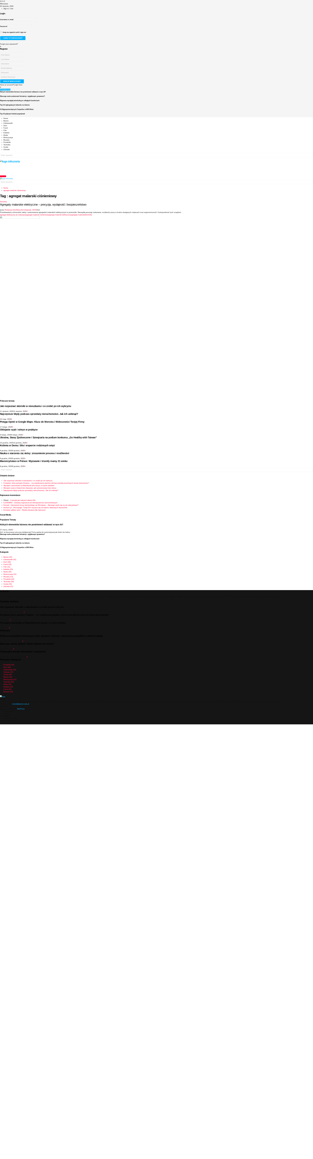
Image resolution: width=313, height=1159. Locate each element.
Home (5, 118)
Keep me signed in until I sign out (14, 32)
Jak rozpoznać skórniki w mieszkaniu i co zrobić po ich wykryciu (35, 406)
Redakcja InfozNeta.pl (13, 210)
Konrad (6, 505)
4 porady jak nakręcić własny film (23, 500)
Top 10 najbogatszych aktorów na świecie (15, 105)
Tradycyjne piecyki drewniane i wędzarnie (23, 651)
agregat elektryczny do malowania (13, 215)
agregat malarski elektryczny (60, 215)
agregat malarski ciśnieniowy (37, 215)
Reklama (6, 716)
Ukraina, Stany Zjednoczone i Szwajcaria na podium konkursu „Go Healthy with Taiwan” (48, 437)
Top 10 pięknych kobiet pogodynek (12, 114)
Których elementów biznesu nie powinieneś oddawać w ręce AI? (23, 92)
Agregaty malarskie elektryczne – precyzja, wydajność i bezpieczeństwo (43, 204)
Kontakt (6, 714)
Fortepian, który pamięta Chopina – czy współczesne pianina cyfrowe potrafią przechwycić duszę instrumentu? (46, 483)
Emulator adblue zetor (12, 510)
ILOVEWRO (8, 503)
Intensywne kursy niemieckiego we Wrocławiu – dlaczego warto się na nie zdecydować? (44, 505)
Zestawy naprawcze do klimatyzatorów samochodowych (35, 503)
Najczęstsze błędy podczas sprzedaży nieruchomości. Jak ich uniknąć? (39, 414)
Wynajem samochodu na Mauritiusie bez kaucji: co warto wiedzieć (28, 485)
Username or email (6, 19)
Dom (5, 126)
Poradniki (7, 142)
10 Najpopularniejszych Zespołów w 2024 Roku (17, 109)
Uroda (5, 147)
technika (89, 215)
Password (3, 26)
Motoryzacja (8, 137)
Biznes (6, 121)
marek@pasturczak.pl (20, 704)
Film (5, 130)
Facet (5, 128)
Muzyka (6, 140)
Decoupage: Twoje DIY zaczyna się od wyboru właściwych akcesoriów (40, 508)
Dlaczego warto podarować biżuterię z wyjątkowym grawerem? (22, 96)
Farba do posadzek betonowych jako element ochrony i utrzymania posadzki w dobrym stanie (51, 636)
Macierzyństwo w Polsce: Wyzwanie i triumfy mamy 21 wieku (33, 461)
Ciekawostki (8, 123)
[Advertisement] (44, 168)
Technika (6, 145)
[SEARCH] (310, 155)
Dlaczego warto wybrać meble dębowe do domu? (27, 643)
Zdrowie (6, 149)
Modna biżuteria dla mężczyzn (34, 510)
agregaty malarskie (78, 215)
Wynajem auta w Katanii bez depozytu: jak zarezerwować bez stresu (29, 488)
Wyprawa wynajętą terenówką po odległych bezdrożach (19, 100)
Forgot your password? (9, 44)
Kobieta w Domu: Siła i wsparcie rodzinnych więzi (27, 445)
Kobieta (6, 133)
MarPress (21, 709)
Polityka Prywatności (11, 718)
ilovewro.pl (7, 508)
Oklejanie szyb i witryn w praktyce (19, 429)
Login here (18, 85)
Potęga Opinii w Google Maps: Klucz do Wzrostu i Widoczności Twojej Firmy (42, 421)
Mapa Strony (8, 721)
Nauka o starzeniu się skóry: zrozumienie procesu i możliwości (34, 453)
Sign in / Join (8, 9)
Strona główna (9, 711)
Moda (5, 135)
